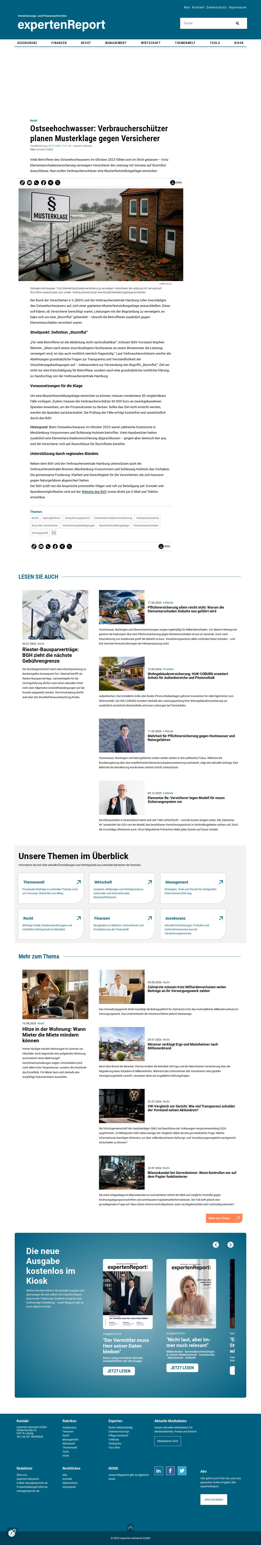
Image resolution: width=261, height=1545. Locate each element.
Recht (33, 120)
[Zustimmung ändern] (12, 1532)
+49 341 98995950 (32, 1436)
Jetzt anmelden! (213, 1499)
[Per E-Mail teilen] (22, 183)
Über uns (22, 1474)
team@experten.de (36, 1482)
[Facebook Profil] (170, 1470)
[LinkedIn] (158, 1470)
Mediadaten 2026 (167, 1441)
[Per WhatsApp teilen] (36, 183)
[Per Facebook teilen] (43, 183)
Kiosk (112, 1478)
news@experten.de (28, 1490)
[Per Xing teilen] (50, 183)
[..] (53, 532)
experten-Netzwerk (28, 1478)
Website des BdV (94, 492)
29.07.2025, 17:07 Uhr (60, 146)
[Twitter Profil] (182, 1470)
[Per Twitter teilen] (58, 183)
